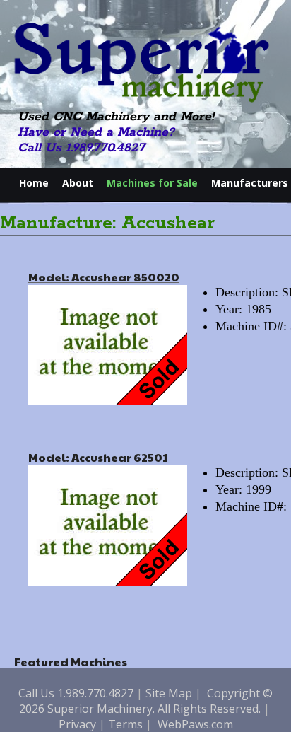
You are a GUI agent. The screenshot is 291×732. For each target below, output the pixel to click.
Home (34, 183)
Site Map (169, 693)
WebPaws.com (195, 724)
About (77, 183)
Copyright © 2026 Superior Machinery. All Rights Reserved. (146, 700)
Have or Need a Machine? (96, 132)
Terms (125, 724)
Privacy (77, 724)
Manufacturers (249, 183)
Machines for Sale (152, 183)
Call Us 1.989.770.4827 (81, 148)
